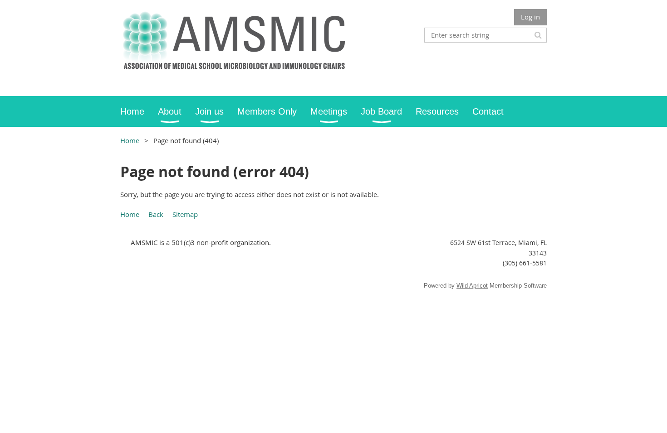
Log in (530, 16)
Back (155, 214)
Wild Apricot (472, 285)
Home (129, 140)
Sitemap (185, 214)
